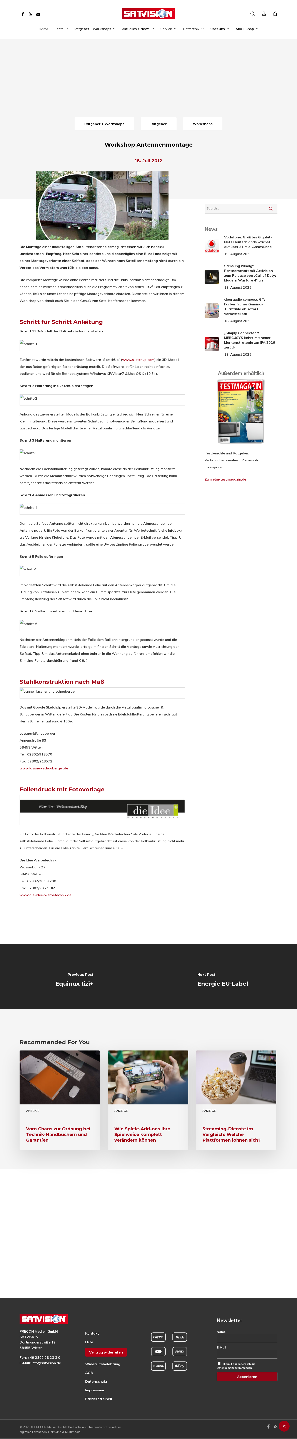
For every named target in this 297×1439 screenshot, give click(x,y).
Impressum (94, 1390)
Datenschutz (96, 1381)
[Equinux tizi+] (74, 976)
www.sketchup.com (138, 359)
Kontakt (92, 1333)
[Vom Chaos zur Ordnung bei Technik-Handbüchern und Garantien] (60, 1100)
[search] (252, 14)
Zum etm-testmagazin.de (225, 479)
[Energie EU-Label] (222, 976)
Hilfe (89, 1342)
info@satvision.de (46, 1363)
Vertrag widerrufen (106, 1352)
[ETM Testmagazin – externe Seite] (241, 446)
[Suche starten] (270, 208)
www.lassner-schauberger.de (44, 768)
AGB (89, 1372)
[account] (264, 14)
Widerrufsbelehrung (102, 1364)
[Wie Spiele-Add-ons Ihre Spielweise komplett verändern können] (148, 1100)
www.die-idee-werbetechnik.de (45, 895)
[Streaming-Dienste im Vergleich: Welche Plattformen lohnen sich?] (236, 1100)
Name (221, 1332)
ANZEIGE (32, 1111)
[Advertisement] (148, 83)
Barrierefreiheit (98, 1399)
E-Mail (221, 1347)
